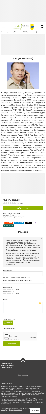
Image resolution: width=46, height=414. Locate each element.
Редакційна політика (15, 410)
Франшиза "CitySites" (7, 365)
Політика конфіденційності (9, 408)
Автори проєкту (23, 375)
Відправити (12, 343)
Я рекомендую (24, 208)
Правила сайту (23, 408)
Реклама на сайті (6, 363)
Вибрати (9, 323)
